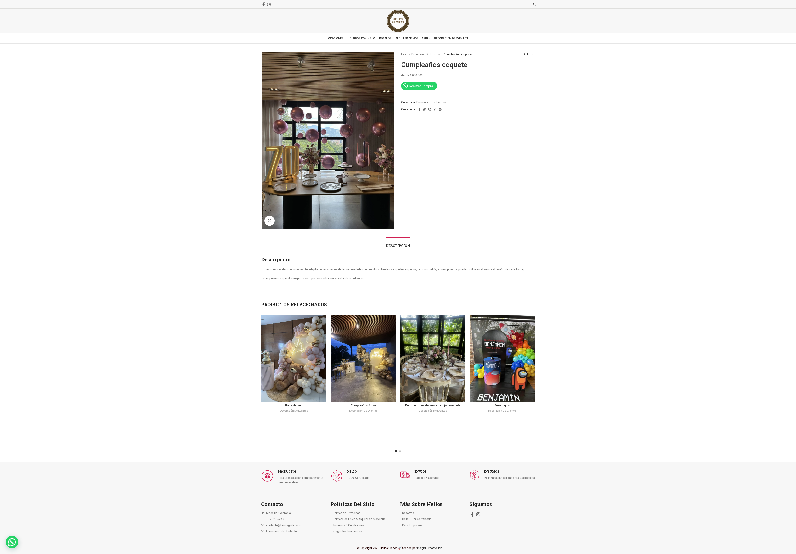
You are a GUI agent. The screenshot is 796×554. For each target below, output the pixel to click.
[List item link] (288, 519)
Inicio (404, 54)
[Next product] (533, 54)
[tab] (398, 243)
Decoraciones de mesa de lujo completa (432, 405)
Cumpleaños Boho (363, 405)
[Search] (534, 4)
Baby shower (294, 405)
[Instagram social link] (269, 4)
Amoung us (502, 405)
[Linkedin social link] (434, 109)
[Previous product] (524, 54)
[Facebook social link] (263, 4)
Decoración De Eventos (425, 54)
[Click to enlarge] (269, 221)
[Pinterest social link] (429, 109)
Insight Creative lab (429, 548)
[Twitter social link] (424, 109)
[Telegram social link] (440, 109)
